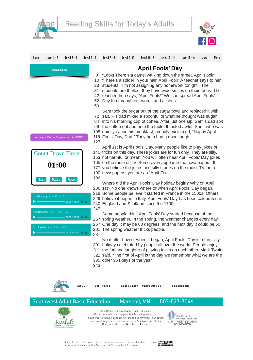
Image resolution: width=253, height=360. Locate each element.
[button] (52, 57)
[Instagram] (212, 41)
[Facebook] (202, 41)
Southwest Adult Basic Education (71, 301)
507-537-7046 (177, 301)
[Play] (34, 201)
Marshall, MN (135, 301)
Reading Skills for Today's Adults (120, 24)
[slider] (87, 202)
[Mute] (82, 202)
